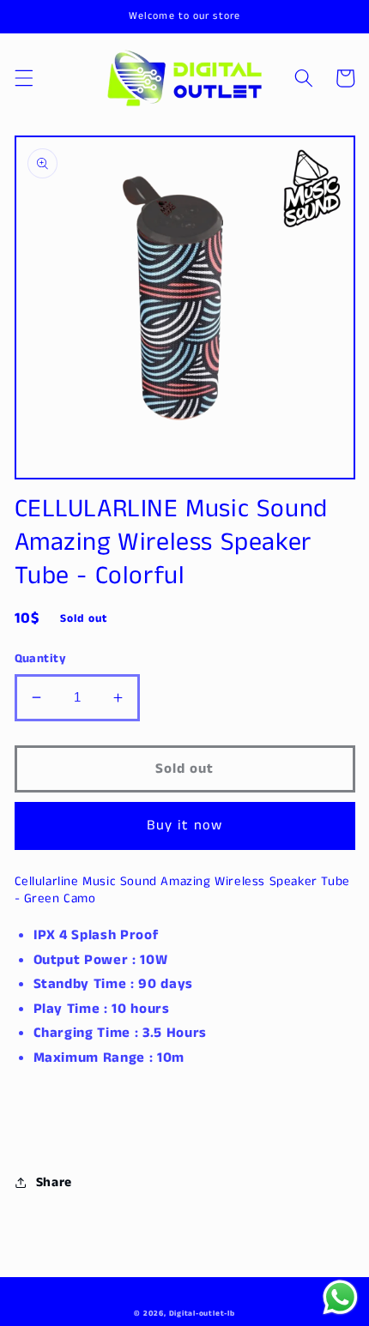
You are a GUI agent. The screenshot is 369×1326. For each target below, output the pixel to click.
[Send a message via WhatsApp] (340, 1297)
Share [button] (54, 1182)
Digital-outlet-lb (202, 1313)
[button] (23, 78)
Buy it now (185, 825)
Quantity (41, 658)
